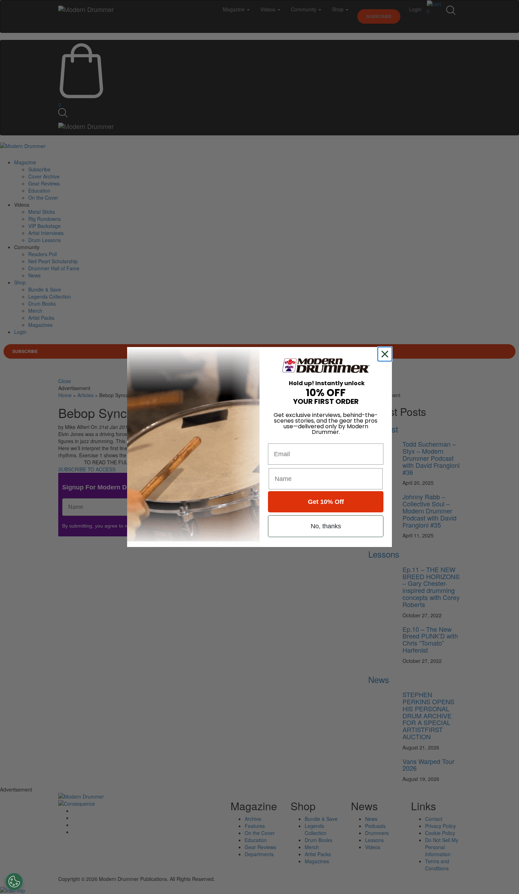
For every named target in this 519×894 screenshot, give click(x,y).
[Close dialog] (386, 354)
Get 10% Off (326, 501)
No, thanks (326, 526)
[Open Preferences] (14, 881)
